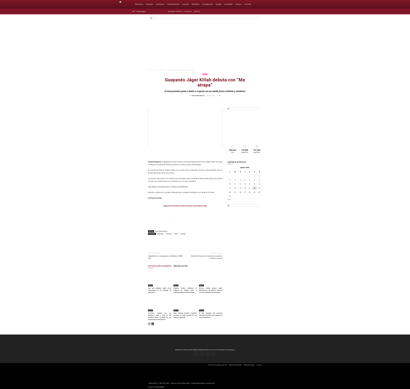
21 (249, 188)
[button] (287, 4)
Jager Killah (160, 234)
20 (245, 188)
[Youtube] (278, 11)
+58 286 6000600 (159, 387)
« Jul (228, 199)
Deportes (195, 4)
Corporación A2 (210, 383)
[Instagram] (271, 11)
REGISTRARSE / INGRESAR (175, 11)
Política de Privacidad (235, 365)
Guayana (149, 4)
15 (254, 184)
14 (249, 184)
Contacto (197, 11)
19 (240, 188)
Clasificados (188, 11)
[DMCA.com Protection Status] (232, 383)
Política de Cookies (249, 365)
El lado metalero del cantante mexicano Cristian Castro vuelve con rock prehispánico (210, 315)
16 (259, 184)
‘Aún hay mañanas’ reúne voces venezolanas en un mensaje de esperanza (159, 290)
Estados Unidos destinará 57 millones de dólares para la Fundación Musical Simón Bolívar (185, 290)
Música (162, 70)
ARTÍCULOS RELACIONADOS (159, 266)
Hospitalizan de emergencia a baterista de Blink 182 (165, 257)
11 (235, 184)
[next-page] (152, 323)
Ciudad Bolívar (173, 4)
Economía (228, 4)
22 (254, 188)
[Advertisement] (205, 52)
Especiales (160, 4)
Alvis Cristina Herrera (198, 95)
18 (235, 188)
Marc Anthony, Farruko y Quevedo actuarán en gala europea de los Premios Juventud (185, 315)
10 (230, 184)
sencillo (176, 234)
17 (230, 188)
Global (218, 4)
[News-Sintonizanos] (243, 109)
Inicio (149, 70)
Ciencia (238, 4)
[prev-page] (149, 323)
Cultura (247, 4)
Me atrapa (169, 234)
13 (245, 184)
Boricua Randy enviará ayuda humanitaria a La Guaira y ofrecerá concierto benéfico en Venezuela (210, 290)
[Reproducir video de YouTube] (185, 128)
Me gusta (233, 145)
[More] (250, 100)
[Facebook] (267, 11)
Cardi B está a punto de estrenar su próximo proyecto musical (206, 257)
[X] (274, 11)
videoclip (182, 234)
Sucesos (185, 4)
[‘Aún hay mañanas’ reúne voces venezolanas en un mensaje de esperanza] (159, 278)
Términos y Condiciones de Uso (217, 365)
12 (240, 184)
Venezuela (139, 4)
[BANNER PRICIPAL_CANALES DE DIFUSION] (205, 26)
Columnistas (207, 4)
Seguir (245, 145)
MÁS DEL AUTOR (181, 266)
